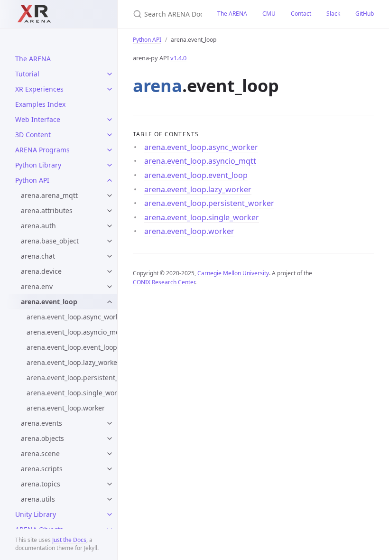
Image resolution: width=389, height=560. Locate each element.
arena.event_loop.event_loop (72, 347)
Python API (32, 180)
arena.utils (38, 499)
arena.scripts (42, 468)
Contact (301, 13)
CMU (269, 13)
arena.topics (40, 483)
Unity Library (35, 514)
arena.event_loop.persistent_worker (72, 377)
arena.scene (40, 453)
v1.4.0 (178, 58)
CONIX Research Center (164, 282)
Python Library (38, 164)
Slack (333, 13)
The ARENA (33, 58)
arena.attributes (47, 210)
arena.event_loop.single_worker (72, 392)
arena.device (41, 271)
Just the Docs (69, 540)
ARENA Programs (42, 149)
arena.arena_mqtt (49, 195)
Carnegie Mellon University (233, 273)
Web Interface (37, 119)
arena (157, 85)
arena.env (37, 286)
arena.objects (42, 438)
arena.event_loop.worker (66, 407)
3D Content (33, 134)
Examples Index (40, 104)
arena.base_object (50, 240)
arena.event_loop (49, 301)
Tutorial (27, 73)
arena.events (41, 423)
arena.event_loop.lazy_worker (72, 362)
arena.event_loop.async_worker (72, 316)
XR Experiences (39, 88)
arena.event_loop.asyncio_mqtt (72, 331)
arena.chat (38, 256)
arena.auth (38, 225)
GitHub (364, 13)
